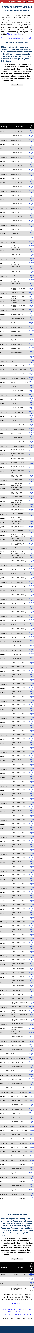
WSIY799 (31, 1024)
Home (5, 1309)
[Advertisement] (17, 105)
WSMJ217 (31, 1041)
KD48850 (31, 964)
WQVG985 (31, 1045)
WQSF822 (31, 1079)
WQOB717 (31, 356)
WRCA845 (31, 233)
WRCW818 (31, 1002)
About (20, 1314)
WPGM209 (31, 386)
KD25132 (31, 450)
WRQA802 (31, 246)
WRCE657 (31, 1058)
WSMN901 (31, 373)
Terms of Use (27, 1314)
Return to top (17, 1206)
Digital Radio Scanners (10, 1314)
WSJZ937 (31, 1274)
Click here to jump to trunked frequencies (16, 38)
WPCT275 (31, 990)
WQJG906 (31, 424)
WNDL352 (31, 1104)
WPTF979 (31, 288)
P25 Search (11, 1312)
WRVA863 (31, 131)
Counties (18, 1312)
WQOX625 (31, 1164)
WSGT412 (31, 1126)
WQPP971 (31, 327)
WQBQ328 (31, 505)
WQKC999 (31, 662)
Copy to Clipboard (17, 85)
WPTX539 (31, 535)
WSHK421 (31, 641)
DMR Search (22, 1309)
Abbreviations (27, 1312)
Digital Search (12, 1309)
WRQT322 (31, 365)
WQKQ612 (31, 1282)
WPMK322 (31, 560)
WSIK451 (31, 1088)
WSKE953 (31, 314)
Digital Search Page (14, 34)
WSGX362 (31, 475)
